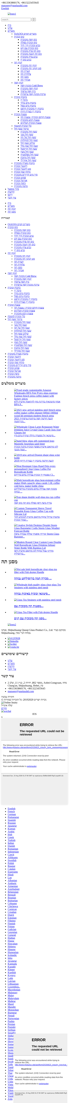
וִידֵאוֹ (10, 194)
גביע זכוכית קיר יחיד (30, 45)
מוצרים (11, 31)
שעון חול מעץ (27, 151)
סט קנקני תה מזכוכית (31, 68)
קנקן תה (18, 62)
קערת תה (25, 71)
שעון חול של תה (28, 137)
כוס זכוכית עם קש (29, 48)
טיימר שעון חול (21, 128)
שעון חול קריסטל (29, 148)
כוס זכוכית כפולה (29, 42)
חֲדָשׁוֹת (11, 192)
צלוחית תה (26, 74)
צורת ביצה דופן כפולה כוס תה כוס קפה (33, 503)
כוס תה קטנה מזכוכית (31, 54)
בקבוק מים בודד (28, 102)
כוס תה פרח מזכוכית (30, 51)
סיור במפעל (13, 189)
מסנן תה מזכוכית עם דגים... (30, 618)
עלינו (10, 28)
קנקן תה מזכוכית (29, 65)
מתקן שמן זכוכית (22, 171)
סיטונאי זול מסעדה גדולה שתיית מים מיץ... (34, 435)
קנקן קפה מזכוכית (29, 88)
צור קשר (12, 197)
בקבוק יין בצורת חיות (31, 111)
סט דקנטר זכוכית (22, 169)
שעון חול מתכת (28, 157)
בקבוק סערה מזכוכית (24, 163)
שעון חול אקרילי (28, 160)
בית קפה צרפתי (28, 91)
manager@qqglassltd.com (21, 691)
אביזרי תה (25, 79)
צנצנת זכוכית (20, 114)
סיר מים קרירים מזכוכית (26, 174)
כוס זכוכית (19, 36)
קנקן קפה (18, 82)
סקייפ (4, 708)
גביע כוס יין (26, 59)
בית (9, 25)
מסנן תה (25, 77)
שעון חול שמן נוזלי (29, 146)
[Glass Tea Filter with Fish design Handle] (36, 612)
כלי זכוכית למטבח (22, 125)
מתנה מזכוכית (21, 186)
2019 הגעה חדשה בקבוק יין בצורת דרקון (34, 460)
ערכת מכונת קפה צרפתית (33, 94)
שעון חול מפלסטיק (30, 154)
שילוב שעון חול (28, 143)
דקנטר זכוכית (20, 166)
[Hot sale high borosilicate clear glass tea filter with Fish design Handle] (37, 572)
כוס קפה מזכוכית (29, 39)
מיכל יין (24, 100)
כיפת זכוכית (20, 183)
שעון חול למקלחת (29, 140)
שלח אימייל (6, 705)
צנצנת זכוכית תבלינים (31, 123)
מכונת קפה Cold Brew (32, 85)
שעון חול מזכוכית (29, 131)
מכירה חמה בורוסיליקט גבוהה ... (33, 578)
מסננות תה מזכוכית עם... (28, 606)
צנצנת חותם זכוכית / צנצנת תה (35, 117)
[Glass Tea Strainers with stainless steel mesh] (37, 599)
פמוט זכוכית (20, 177)
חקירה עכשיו (7, 696)
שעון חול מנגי (27, 134)
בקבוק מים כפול (28, 105)
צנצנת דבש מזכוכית (30, 120)
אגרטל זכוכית (20, 180)
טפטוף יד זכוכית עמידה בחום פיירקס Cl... (34, 474)
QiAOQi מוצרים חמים (25, 33)
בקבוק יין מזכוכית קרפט (32, 108)
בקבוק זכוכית (20, 97)
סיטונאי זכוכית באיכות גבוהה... (32, 593)
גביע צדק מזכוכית (29, 56)
